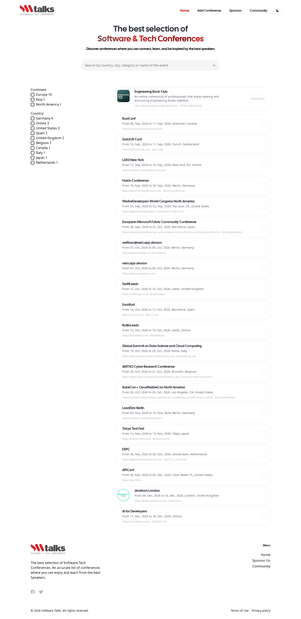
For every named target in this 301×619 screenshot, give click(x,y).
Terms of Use (240, 610)
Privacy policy (261, 610)
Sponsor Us (261, 560)
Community (261, 566)
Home (265, 554)
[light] (277, 11)
